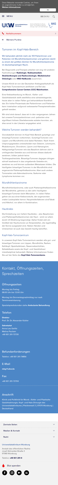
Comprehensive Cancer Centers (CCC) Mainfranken (25, 89)
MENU (10, 16)
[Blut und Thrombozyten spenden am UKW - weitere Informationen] (11, 465)
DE (42, 16)
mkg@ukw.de (8, 369)
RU (48, 16)
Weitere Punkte (13, 40)
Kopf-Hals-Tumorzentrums (33, 255)
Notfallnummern (13, 33)
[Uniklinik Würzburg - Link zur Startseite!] (14, 25)
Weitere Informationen (11, 7)
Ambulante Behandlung (39, 305)
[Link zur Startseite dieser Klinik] (43, 25)
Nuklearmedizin (35, 73)
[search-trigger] (54, 16)
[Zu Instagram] (12, 472)
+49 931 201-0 (16, 458)
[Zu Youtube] (19, 472)
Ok (48, 10)
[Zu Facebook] (4, 472)
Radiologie (21, 73)
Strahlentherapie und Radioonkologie (19, 76)
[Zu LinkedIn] (26, 472)
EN (45, 16)
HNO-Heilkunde (24, 78)
